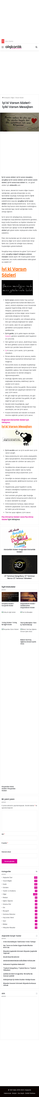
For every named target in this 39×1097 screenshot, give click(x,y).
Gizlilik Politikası (30, 1093)
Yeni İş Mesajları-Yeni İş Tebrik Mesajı (28, 624)
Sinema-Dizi (7, 904)
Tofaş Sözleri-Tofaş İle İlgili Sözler (9, 624)
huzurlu (8, 336)
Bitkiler (5, 924)
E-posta (5, 843)
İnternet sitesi (6, 852)
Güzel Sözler (19, 97)
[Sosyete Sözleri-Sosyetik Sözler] (10, 597)
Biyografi (6, 911)
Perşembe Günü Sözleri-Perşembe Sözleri (8, 789)
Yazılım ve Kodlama (9, 891)
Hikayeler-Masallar (9, 927)
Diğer (12, 97)
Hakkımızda (7, 1093)
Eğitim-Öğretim (8, 901)
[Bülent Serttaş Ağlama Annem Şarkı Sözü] (28, 633)
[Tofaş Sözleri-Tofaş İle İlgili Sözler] (10, 616)
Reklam (5, 897)
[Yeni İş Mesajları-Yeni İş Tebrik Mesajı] (28, 616)
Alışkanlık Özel (7, 877)
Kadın (5, 884)
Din (4, 907)
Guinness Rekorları (9, 914)
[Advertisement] (19, 19)
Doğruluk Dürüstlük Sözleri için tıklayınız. (15, 421)
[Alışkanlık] (13, 47)
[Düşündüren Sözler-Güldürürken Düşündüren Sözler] (28, 597)
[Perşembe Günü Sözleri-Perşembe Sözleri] (10, 706)
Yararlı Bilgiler (7, 881)
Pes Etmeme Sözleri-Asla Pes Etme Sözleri (17, 518)
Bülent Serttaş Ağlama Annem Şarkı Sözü (28, 642)
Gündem (6, 887)
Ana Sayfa (21, 1093)
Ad (3, 834)
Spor (4, 921)
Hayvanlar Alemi (8, 917)
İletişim (14, 1093)
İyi (6, 350)
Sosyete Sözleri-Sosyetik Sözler (8, 605)
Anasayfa (6, 97)
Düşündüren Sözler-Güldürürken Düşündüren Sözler (28, 606)
